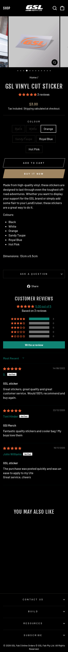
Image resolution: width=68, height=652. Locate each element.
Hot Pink (34, 149)
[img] (12, 368)
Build (33, 611)
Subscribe (33, 635)
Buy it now (34, 173)
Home (33, 77)
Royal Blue (46, 139)
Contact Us (33, 599)
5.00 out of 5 (43, 306)
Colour (34, 121)
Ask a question (34, 273)
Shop (7, 8)
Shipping (29, 108)
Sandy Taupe (23, 139)
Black (18, 129)
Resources (33, 623)
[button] (27, 94)
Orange (48, 129)
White (33, 129)
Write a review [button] (34, 345)
